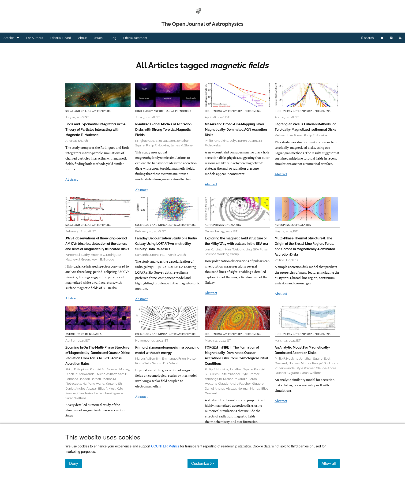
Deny (75, 463)
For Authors (34, 38)
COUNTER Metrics (165, 445)
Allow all (331, 463)
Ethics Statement (135, 38)
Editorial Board (60, 38)
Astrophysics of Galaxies (223, 225)
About (82, 38)
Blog (112, 38)
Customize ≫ (204, 463)
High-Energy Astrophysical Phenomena (163, 111)
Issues (98, 38)
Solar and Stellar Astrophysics (88, 111)
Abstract (71, 179)
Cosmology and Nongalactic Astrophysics (165, 225)
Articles (9, 38)
